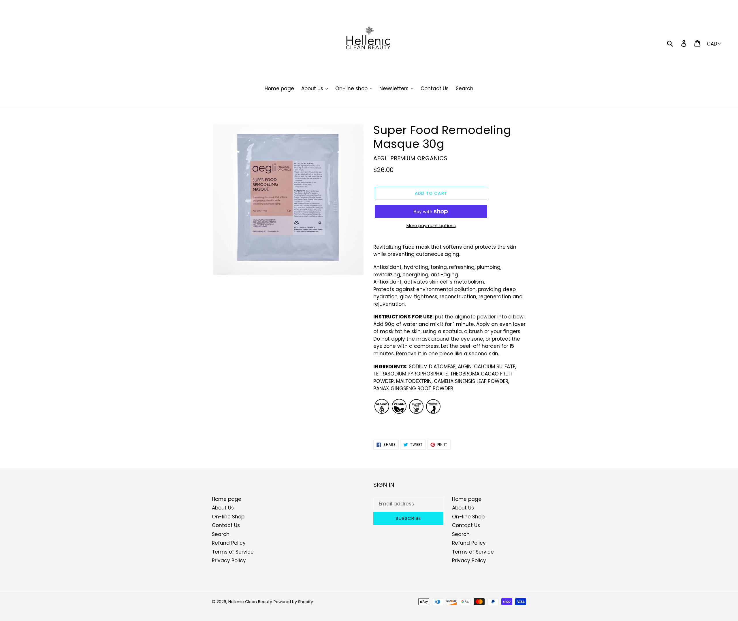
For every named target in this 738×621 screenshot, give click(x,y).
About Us (223, 507)
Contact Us (226, 525)
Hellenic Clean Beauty (250, 602)
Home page (226, 499)
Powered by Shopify (293, 602)
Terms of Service (233, 551)
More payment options (431, 225)
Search (220, 534)
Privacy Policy (229, 560)
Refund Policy (229, 542)
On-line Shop (228, 516)
